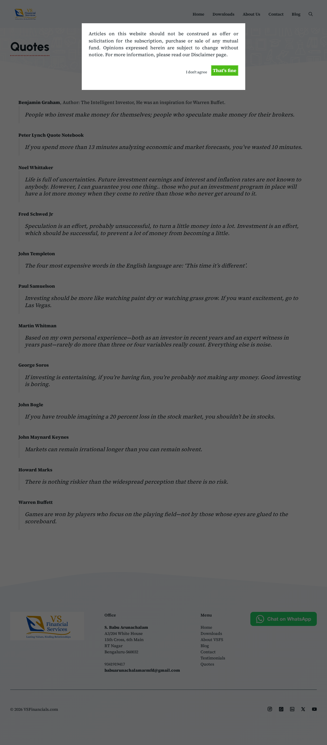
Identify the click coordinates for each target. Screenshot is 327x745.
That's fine (224, 70)
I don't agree (196, 72)
